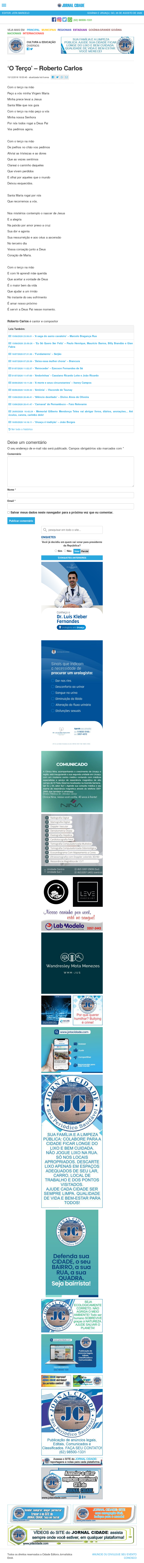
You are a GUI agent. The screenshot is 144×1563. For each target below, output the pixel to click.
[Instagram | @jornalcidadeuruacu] (59, 19)
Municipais (49, 30)
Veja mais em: (16, 30)
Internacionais (33, 33)
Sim (60, 551)
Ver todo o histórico (22, 429)
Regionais (64, 30)
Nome (11, 489)
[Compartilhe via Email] (66, 77)
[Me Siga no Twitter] (31, 49)
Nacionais (14, 33)
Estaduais (80, 30)
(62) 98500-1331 (82, 20)
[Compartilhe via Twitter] (57, 77)
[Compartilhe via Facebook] (53, 77)
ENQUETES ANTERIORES (73, 557)
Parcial (84, 551)
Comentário (14, 454)
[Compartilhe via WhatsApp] (62, 77)
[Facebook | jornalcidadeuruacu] (54, 19)
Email (11, 500)
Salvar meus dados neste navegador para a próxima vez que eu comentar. (62, 512)
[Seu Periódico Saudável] (71, 5)
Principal (33, 30)
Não (69, 551)
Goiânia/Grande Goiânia (105, 30)
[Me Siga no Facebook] (28, 49)
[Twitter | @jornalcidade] (64, 19)
